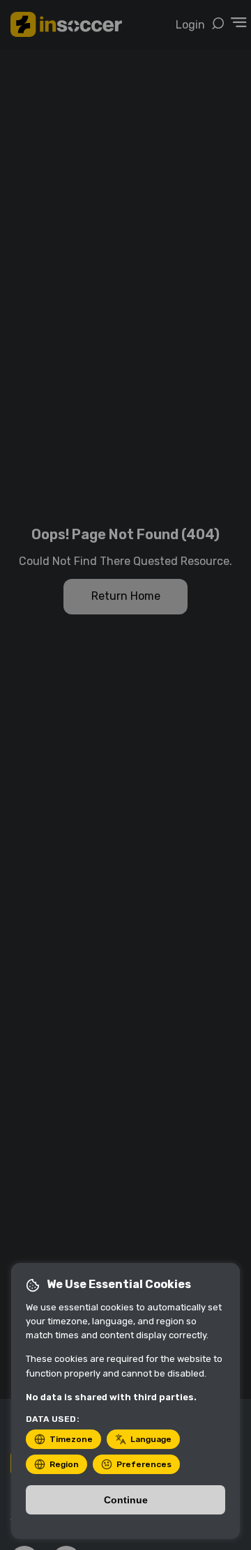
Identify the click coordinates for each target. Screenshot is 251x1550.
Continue (126, 1499)
